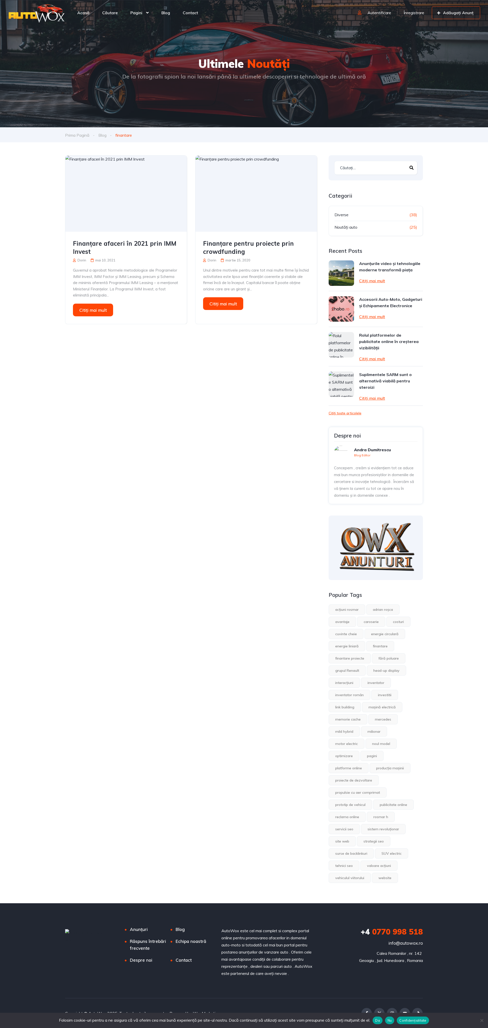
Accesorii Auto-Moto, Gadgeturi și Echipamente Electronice (390, 302)
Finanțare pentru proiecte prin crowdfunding (248, 247)
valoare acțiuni (379, 865)
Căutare (110, 12)
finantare (380, 646)
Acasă (83, 12)
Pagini (136, 12)
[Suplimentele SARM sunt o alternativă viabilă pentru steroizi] (341, 384)
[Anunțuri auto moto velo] (37, 12)
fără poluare (388, 658)
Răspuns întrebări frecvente (148, 945)
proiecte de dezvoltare (353, 780)
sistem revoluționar (383, 829)
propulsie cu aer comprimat (357, 792)
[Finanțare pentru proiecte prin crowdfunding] (256, 193)
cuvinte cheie (346, 634)
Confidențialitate (412, 1020)
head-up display (386, 670)
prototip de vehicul (350, 804)
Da (377, 1020)
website (384, 878)
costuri (398, 621)
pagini (372, 756)
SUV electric (392, 853)
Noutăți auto (345, 227)
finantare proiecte (349, 658)
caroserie (371, 621)
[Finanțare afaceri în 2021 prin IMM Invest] (126, 193)
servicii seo (344, 829)
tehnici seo (344, 865)
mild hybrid (344, 731)
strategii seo (373, 841)
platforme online (348, 768)
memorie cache (348, 719)
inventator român (349, 695)
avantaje (342, 621)
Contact (190, 12)
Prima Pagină (77, 135)
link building (344, 707)
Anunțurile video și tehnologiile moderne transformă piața (389, 266)
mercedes (383, 719)
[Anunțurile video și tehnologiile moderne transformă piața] (341, 273)
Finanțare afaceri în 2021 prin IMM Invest (124, 247)
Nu (390, 1020)
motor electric (346, 743)
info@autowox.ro (405, 943)
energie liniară (347, 646)
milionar (374, 731)
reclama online (347, 817)
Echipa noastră (191, 941)
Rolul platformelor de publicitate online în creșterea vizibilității (389, 341)
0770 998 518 (392, 932)
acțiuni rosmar (347, 609)
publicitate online (393, 804)
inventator (376, 682)
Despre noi (141, 960)
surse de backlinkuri (351, 853)
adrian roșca (383, 609)
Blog (165, 12)
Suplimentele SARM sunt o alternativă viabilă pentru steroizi (385, 381)
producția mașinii (390, 768)
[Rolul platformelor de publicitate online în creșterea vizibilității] (341, 344)
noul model (381, 743)
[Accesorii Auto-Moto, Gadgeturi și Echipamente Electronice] (341, 309)
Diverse (341, 214)
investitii (384, 695)
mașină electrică (382, 707)
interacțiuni (344, 682)
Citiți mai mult (93, 310)
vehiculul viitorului (349, 878)
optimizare (344, 756)
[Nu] (481, 1020)
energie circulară (385, 634)
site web (342, 841)
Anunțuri (139, 929)
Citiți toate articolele (345, 413)
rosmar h (380, 817)
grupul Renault (347, 670)
